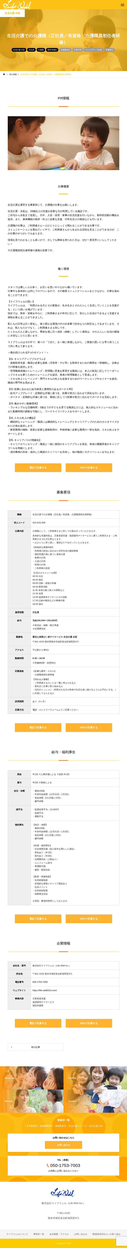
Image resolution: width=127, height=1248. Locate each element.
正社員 (31, 50)
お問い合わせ (63, 1145)
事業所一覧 (38, 1234)
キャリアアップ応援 (93, 50)
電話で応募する (38, 467)
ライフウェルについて (17, 1234)
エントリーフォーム (49, 709)
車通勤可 (109, 50)
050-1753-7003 (40, 982)
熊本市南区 (52, 50)
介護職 (41, 50)
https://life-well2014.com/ (45, 990)
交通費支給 (65, 50)
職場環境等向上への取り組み (106, 1234)
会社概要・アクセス (59, 1234)
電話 (35, 709)
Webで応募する (89, 467)
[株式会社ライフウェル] (63, 1192)
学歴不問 (77, 50)
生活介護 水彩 (19, 50)
